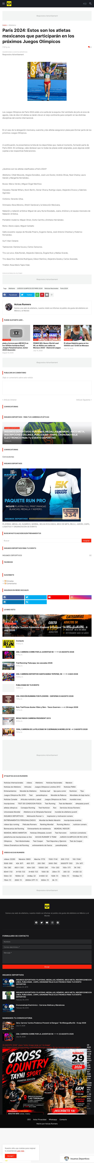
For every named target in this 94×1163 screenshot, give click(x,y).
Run (54, 808)
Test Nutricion (44, 808)
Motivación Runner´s (35, 816)
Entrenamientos (10, 791)
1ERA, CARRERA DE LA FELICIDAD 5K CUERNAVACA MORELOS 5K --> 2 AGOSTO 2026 (52, 729)
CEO (29, 1119)
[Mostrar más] (52, 295)
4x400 (33, 872)
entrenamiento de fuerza (42, 845)
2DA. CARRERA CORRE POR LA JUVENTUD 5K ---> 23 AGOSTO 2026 (45, 652)
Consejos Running (28, 808)
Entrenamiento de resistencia (39, 829)
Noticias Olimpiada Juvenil (40, 833)
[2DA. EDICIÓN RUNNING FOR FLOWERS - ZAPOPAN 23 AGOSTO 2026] (8, 699)
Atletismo (12, 25)
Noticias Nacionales (51, 288)
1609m (19, 876)
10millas (77, 876)
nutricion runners (80, 824)
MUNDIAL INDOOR (61, 829)
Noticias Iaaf (45, 791)
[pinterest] (58, 923)
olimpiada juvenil (82, 803)
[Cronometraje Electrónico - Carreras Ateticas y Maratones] (8, 1008)
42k (19, 863)
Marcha (39, 859)
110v (55, 867)
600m (45, 880)
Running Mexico (63, 824)
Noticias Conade (10, 799)
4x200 (77, 872)
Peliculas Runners (30, 824)
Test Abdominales (22, 841)
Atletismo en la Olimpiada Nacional (37, 812)
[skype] (36, 602)
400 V (19, 867)
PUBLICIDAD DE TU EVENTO (27, 685)
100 (77, 859)
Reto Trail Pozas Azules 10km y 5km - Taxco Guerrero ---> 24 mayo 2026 (47, 707)
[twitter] (36, 597)
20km (56, 872)
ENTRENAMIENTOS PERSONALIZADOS (20, 820)
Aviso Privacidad (39, 1119)
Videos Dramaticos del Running (16, 845)
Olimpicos (8, 841)
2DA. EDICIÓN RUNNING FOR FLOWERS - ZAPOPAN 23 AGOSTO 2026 (44, 696)
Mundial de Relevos (58, 795)
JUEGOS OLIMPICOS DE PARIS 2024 (29, 288)
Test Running (50, 803)
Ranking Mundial (46, 824)
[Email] (47, 295)
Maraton (69, 783)
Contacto (20, 641)
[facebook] (13, 597)
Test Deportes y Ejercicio (56, 841)
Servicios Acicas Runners (70, 808)
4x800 (43, 876)
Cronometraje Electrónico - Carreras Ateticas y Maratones (40, 1005)
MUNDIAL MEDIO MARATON (15, 833)
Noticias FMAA (70, 787)
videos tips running (11, 824)
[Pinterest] (42, 295)
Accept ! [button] (10, 1156)
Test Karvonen (60, 833)
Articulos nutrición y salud (31, 799)
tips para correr (60, 791)
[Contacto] (8, 644)
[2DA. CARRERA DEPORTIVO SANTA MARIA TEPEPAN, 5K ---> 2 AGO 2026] (8, 677)
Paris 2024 (64, 288)
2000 (18, 880)
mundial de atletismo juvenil (66, 812)
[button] (3, 4)
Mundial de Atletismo (28, 791)
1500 (53, 859)
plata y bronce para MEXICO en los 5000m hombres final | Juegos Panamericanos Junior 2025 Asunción (15, 346)
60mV (8, 872)
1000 (45, 872)
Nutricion (73, 791)
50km (8, 876)
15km (7, 880)
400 (30, 863)
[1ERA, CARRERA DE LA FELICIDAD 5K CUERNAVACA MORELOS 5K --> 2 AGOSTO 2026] (8, 732)
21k (79, 863)
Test (31, 795)
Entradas (10, 581)
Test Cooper (38, 841)
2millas (31, 876)
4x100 (20, 872)
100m (65, 876)
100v (67, 867)
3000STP (66, 863)
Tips (82, 791)
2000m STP (31, 880)
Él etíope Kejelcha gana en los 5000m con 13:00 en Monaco (76, 344)
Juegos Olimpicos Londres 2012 (47, 787)
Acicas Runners (22, 304)
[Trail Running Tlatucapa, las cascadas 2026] (8, 666)
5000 (8, 863)
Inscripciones (9, 803)
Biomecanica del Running (14, 829)
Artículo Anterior (10, 400)
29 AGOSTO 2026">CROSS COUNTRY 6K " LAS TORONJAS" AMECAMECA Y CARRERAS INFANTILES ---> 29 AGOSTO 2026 (89, 1073)
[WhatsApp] (37, 295)
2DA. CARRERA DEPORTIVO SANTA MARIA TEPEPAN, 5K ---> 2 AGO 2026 (47, 674)
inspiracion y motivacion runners (60, 816)
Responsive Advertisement (47, 16)
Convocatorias (8, 457)
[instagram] (81, 597)
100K (54, 876)
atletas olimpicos (10, 808)
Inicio (4, 25)
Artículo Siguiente (83, 400)
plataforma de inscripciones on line (18, 837)
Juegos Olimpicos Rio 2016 (15, 795)
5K (77, 867)
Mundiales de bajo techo (79, 795)
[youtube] (58, 597)
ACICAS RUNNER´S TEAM (45, 837)
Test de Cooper (76, 841)
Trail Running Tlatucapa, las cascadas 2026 (34, 663)
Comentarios (11, 583)
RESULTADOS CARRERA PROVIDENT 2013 (33, 718)
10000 (43, 867)
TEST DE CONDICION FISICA (29, 803)
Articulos (27, 787)
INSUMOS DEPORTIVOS (47, 555)
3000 (52, 863)
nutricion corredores (78, 833)
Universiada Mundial (12, 812)
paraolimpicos (41, 795)
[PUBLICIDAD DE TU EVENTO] (8, 688)
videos (29, 783)
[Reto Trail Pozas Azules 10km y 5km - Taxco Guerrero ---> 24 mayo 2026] (8, 710)
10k (7, 867)
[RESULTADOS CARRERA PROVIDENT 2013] (8, 721)
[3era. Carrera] (8, 1026)
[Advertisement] (47, 1145)
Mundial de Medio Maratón (49, 820)
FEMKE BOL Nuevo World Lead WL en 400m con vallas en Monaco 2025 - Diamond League (47, 345)
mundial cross (75, 799)
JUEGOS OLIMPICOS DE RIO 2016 (73, 837)
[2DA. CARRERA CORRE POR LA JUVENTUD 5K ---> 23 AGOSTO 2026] (8, 655)
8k (54, 880)
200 (41, 863)
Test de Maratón (65, 803)
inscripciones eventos (72, 820)
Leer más (20, 1151)
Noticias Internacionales (13, 783)
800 (65, 859)
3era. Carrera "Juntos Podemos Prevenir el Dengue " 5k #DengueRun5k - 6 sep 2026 (51, 1023)
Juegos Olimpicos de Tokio (55, 799)
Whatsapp (53, 1119)
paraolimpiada (61, 845)
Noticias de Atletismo (12, 787)
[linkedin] (13, 602)
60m (31, 867)
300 (66, 872)
